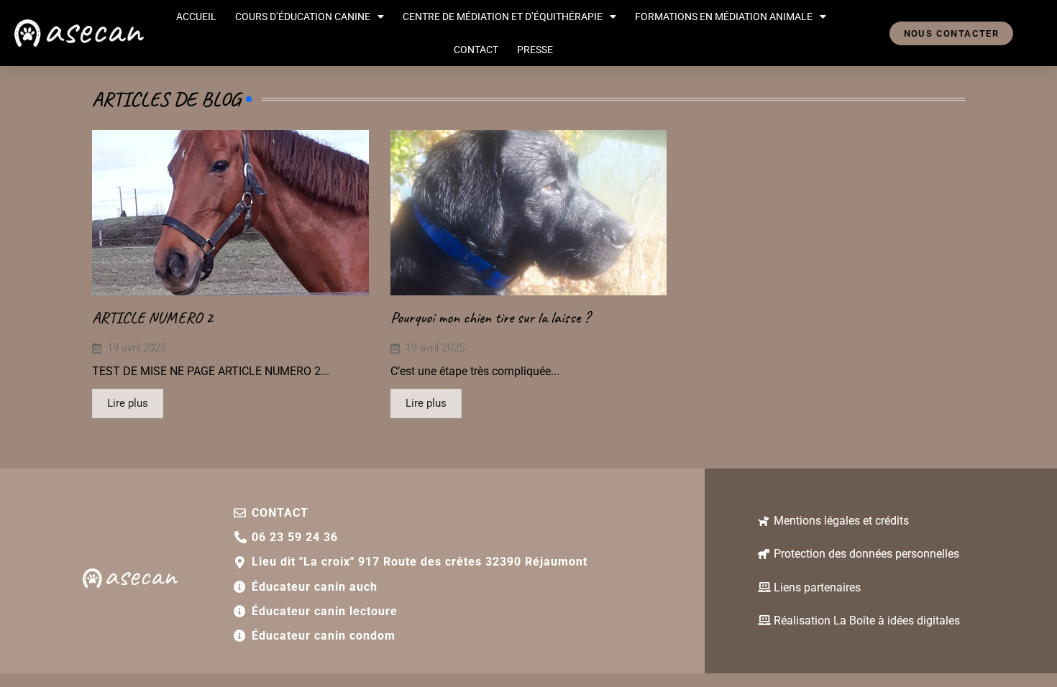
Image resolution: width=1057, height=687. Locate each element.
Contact (476, 49)
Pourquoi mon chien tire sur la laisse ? (490, 318)
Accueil (196, 16)
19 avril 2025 (136, 348)
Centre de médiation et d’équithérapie (503, 16)
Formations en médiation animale (724, 16)
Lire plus (127, 403)
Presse (535, 49)
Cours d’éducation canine (302, 16)
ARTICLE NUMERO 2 (152, 318)
